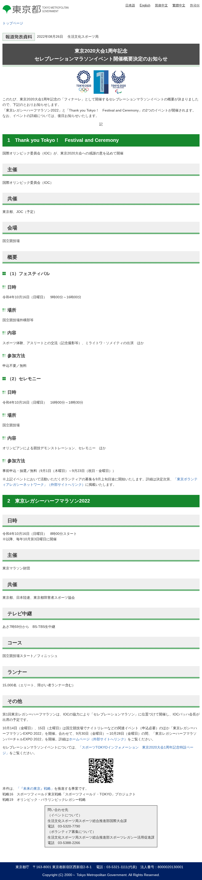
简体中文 (161, 5)
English (145, 5)
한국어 (195, 5)
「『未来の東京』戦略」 (35, 788)
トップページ (12, 23)
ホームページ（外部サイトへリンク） (98, 739)
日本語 (130, 5)
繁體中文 (178, 5)
